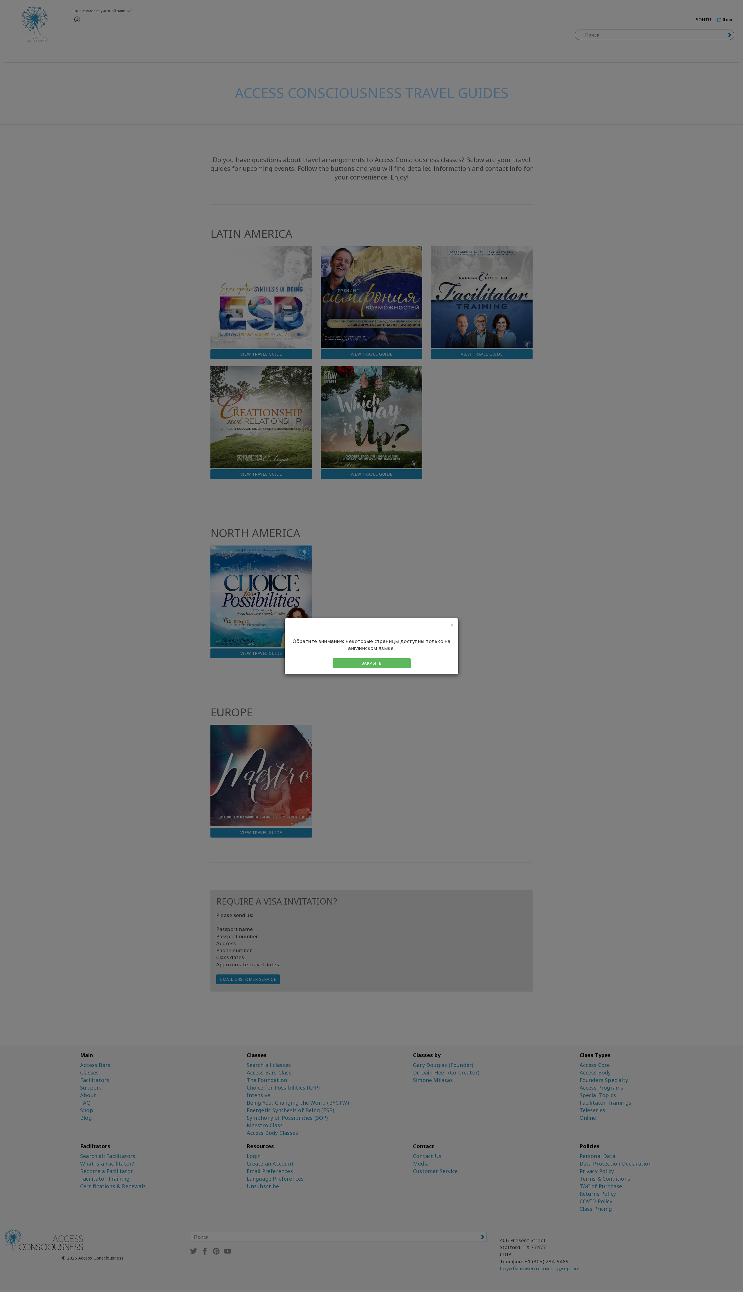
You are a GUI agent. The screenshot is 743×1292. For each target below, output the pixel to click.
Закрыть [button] (372, 663)
